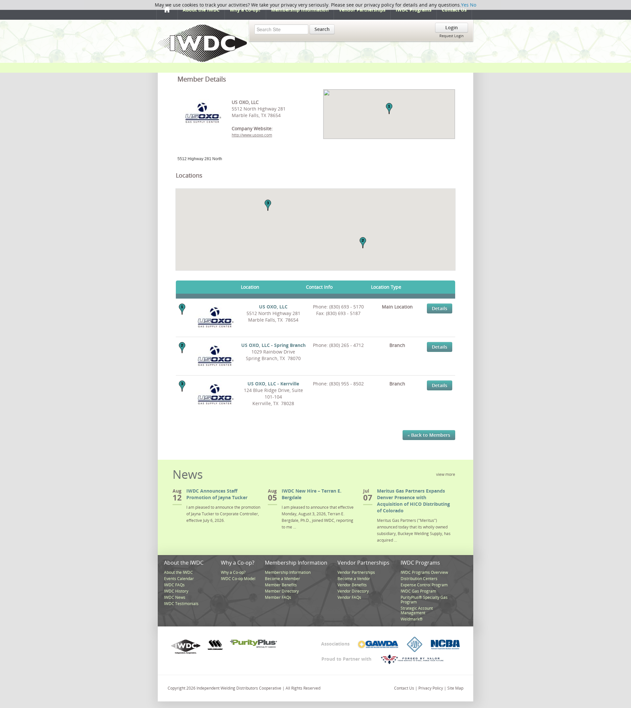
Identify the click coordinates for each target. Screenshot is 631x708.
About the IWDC (201, 10)
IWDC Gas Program (418, 591)
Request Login (451, 35)
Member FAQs (278, 597)
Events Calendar (179, 578)
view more (445, 474)
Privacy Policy (430, 688)
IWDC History (176, 591)
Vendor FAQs (349, 597)
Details (439, 308)
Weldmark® (412, 619)
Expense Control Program (424, 585)
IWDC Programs (414, 10)
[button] (389, 108)
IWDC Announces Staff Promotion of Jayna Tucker (216, 494)
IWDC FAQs (174, 585)
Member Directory (282, 591)
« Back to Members (429, 435)
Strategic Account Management (417, 610)
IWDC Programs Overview (424, 572)
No (473, 5)
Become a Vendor (354, 578)
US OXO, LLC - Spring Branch (273, 345)
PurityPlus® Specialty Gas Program (424, 600)
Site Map (455, 688)
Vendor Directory (353, 591)
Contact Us (454, 10)
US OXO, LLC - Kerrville (273, 383)
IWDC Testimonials (181, 603)
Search (322, 29)
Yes (465, 5)
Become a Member (282, 578)
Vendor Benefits (352, 585)
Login (451, 27)
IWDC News (174, 597)
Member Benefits (281, 585)
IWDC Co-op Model (238, 578)
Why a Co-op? (245, 10)
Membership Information (300, 10)
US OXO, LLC (273, 307)
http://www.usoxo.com (252, 135)
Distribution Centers (419, 578)
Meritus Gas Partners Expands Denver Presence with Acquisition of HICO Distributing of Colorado (413, 501)
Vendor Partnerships (362, 10)
